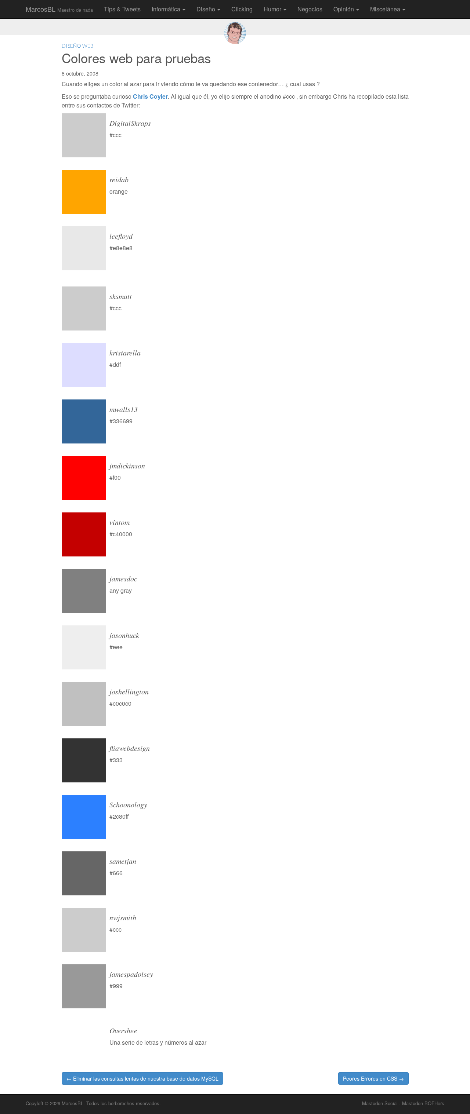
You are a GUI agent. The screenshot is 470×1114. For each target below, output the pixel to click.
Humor (273, 9)
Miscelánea (386, 9)
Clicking (242, 9)
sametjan (122, 861)
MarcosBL (59, 9)
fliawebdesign (129, 748)
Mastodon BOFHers (423, 1103)
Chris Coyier (150, 96)
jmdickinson (127, 465)
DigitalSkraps (130, 123)
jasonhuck (124, 635)
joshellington (129, 691)
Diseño (206, 9)
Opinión (344, 9)
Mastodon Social (380, 1103)
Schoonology (128, 804)
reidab (119, 179)
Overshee (123, 1030)
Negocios (309, 9)
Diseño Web (78, 46)
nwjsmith (122, 917)
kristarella (125, 352)
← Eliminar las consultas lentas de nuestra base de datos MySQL (142, 1078)
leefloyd (121, 236)
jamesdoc (123, 578)
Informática (167, 9)
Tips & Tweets (122, 9)
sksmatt (120, 296)
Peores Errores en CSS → (373, 1078)
